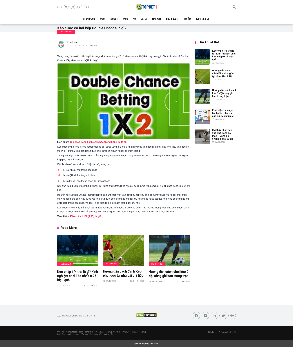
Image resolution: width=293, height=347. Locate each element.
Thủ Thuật (171, 18)
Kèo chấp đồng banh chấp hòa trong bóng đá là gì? (98, 142)
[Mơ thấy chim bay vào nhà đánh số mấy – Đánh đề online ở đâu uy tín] (202, 143)
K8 (134, 18)
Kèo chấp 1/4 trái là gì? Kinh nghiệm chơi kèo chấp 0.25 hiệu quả (77, 276)
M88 (125, 18)
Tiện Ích (186, 18)
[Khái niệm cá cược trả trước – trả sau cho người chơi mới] (202, 123)
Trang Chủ (89, 18)
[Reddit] (79, 7)
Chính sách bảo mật (227, 332)
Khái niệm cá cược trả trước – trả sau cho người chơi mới (222, 113)
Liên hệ (211, 332)
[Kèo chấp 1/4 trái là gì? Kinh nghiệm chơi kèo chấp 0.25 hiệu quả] (77, 250)
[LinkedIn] (73, 7)
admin (73, 42)
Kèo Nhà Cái (203, 18)
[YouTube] (66, 7)
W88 (102, 18)
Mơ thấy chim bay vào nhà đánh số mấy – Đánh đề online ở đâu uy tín (222, 134)
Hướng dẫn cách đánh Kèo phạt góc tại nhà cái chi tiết (123, 273)
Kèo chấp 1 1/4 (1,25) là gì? (85, 216)
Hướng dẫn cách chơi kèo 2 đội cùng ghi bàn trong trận (168, 274)
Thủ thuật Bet (66, 32)
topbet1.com (77, 332)
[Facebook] (59, 7)
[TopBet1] (146, 7)
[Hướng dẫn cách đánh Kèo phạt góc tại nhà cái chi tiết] (123, 250)
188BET (113, 18)
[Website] (86, 7)
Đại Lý (144, 18)
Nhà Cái (156, 18)
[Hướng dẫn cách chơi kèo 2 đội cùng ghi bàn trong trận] (169, 250)
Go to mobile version (146, 343)
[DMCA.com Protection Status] (146, 316)
